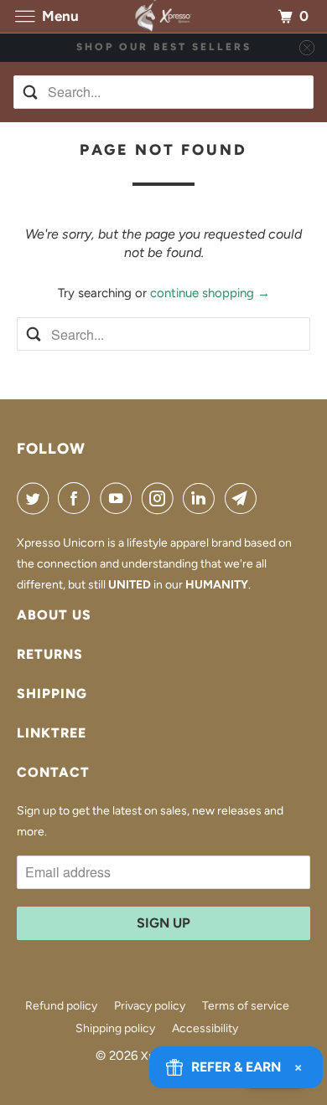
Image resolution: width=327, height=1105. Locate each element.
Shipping (52, 694)
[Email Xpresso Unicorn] (244, 498)
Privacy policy (149, 1006)
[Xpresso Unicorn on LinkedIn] (202, 498)
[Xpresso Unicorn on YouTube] (119, 498)
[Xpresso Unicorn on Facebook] (77, 498)
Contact (53, 772)
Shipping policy (115, 1028)
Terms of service (245, 1006)
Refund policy (61, 1006)
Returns (50, 654)
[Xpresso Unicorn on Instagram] (161, 498)
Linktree (51, 733)
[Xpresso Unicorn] (164, 16)
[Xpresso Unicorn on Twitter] (36, 498)
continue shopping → (210, 293)
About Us (54, 615)
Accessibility (205, 1028)
